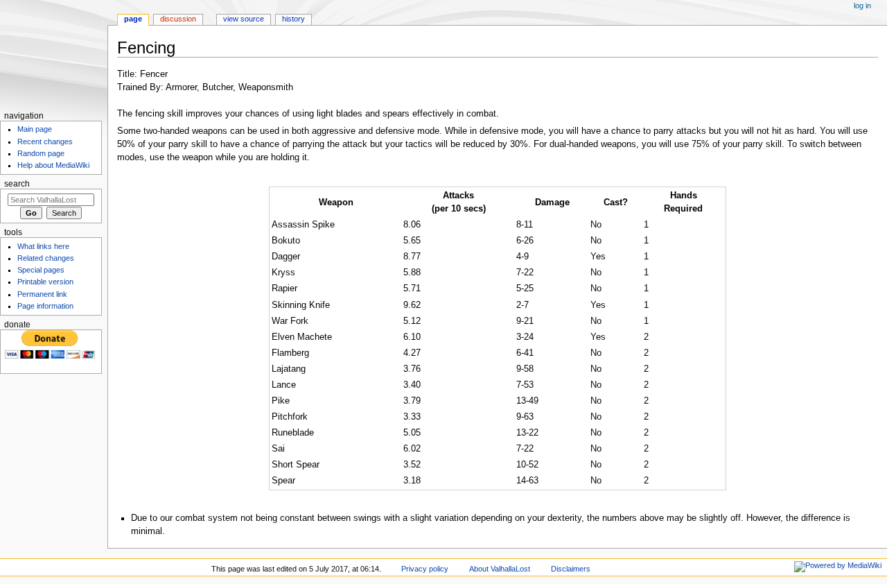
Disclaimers (570, 569)
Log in (862, 5)
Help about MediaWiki (53, 165)
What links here (43, 246)
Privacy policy (424, 569)
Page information (45, 306)
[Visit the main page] (53, 54)
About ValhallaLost (499, 569)
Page (133, 19)
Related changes (45, 258)
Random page (40, 153)
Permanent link (42, 294)
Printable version (45, 281)
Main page (34, 129)
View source (243, 19)
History (293, 19)
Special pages (40, 270)
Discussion (178, 19)
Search (17, 184)
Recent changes (45, 141)
